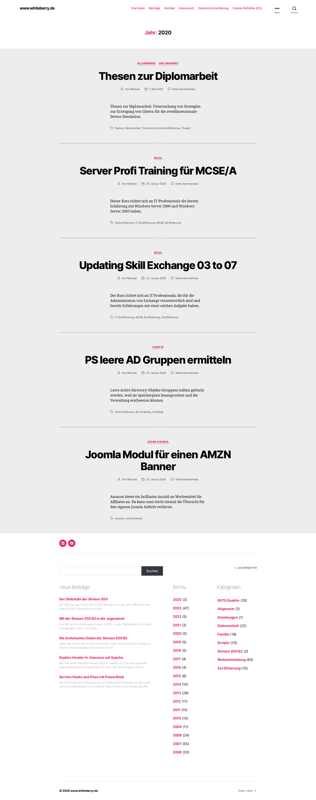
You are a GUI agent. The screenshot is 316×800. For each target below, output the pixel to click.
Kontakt (169, 8)
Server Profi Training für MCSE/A (158, 170)
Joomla (119, 518)
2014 (177, 684)
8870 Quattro (228, 600)
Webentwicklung (231, 660)
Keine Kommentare (183, 89)
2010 (177, 718)
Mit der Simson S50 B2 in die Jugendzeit (91, 618)
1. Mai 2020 (156, 89)
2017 (177, 659)
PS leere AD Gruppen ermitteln (158, 359)
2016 (177, 667)
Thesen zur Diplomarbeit (158, 76)
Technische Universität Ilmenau (161, 128)
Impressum (186, 8)
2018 (177, 650)
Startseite (138, 8)
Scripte (158, 347)
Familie (223, 634)
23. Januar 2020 (156, 278)
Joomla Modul (158, 441)
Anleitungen (227, 617)
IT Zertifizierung (145, 222)
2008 (177, 735)
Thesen (185, 128)
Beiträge (154, 8)
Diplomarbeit (169, 63)
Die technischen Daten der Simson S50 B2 (93, 638)
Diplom (119, 128)
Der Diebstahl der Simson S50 (83, 599)
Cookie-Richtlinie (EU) (247, 8)
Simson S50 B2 (230, 651)
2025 (177, 600)
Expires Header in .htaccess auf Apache (91, 657)
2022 (177, 616)
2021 (177, 625)
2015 (177, 676)
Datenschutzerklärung (213, 8)
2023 (177, 608)
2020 (177, 633)
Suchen (152, 571)
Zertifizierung (169, 317)
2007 (177, 744)
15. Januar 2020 (156, 479)
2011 (176, 710)
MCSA (158, 158)
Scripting (157, 411)
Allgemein (225, 609)
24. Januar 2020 (156, 183)
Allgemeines (146, 63)
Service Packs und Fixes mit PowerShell (91, 677)
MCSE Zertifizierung (168, 222)
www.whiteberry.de (37, 8)
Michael (135, 89)
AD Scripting (143, 411)
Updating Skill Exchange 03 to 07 (158, 265)
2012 (177, 701)
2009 (177, 727)
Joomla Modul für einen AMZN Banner (158, 460)
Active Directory (124, 222)
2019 (177, 642)
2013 (177, 693)
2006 (177, 752)
